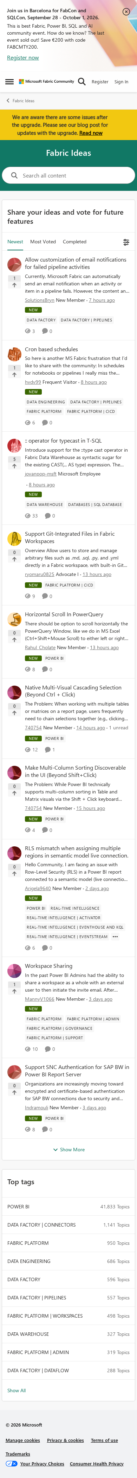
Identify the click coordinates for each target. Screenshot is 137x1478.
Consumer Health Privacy (97, 1463)
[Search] (82, 81)
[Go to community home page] (46, 81)
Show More (72, 1149)
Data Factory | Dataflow (38, 1370)
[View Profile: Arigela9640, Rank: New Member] (14, 853)
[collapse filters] (125, 241)
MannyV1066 (39, 998)
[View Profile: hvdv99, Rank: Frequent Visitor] (14, 354)
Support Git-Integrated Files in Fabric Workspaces (70, 537)
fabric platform (28, 1243)
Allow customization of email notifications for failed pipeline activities (75, 263)
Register (100, 81)
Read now (91, 132)
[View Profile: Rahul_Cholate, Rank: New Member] (14, 619)
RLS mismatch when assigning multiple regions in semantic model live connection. (76, 852)
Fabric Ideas (23, 100)
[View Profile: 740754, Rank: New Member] (14, 693)
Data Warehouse (28, 1334)
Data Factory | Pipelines (36, 1297)
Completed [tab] (74, 241)
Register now (23, 57)
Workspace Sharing (48, 965)
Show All (16, 1390)
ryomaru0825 (39, 574)
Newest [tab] (15, 241)
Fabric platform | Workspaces (45, 1315)
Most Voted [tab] (43, 241)
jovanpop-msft (41, 473)
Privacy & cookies (65, 1440)
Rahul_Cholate (40, 647)
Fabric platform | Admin (38, 1352)
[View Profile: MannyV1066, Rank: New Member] (14, 971)
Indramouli (36, 1107)
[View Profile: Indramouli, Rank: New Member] (14, 1072)
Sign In (121, 81)
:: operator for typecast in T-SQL (63, 440)
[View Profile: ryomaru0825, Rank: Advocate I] (14, 539)
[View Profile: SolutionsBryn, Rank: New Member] (14, 265)
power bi (18, 1206)
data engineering (29, 1261)
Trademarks (18, 1454)
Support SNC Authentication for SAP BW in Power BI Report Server (77, 1070)
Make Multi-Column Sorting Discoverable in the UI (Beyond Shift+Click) (75, 771)
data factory (23, 1279)
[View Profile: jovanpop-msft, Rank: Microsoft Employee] (14, 446)
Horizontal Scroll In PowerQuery (64, 614)
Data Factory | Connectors (41, 1224)
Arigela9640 (38, 888)
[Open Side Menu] (9, 81)
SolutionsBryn (39, 300)
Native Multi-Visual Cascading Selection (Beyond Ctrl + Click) (73, 691)
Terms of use (104, 1440)
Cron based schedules (51, 349)
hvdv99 (33, 382)
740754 (33, 727)
